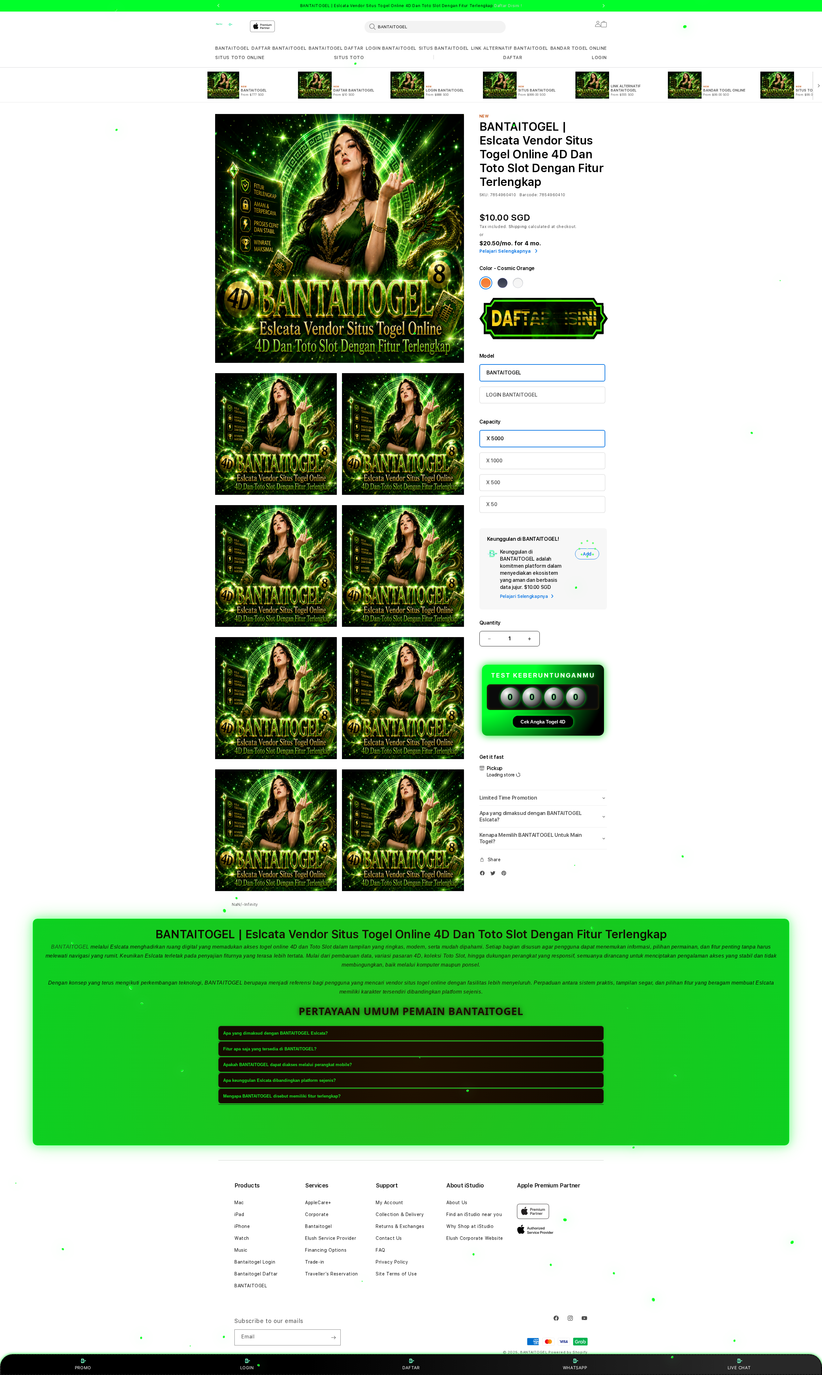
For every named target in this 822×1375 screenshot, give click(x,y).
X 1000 (494, 461)
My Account (389, 1202)
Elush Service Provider (330, 1238)
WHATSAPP (575, 1367)
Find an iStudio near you (474, 1214)
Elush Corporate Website (474, 1238)
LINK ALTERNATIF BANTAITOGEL (509, 48)
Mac (239, 1202)
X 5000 (495, 438)
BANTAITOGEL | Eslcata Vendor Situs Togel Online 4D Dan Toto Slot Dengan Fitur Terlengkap (411, 6)
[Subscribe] (333, 1337)
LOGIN (247, 1367)
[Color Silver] (518, 283)
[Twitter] (494, 874)
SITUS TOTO (349, 57)
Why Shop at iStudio (470, 1226)
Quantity (490, 623)
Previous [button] (218, 6)
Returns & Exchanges (400, 1226)
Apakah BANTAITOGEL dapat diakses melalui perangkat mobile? (287, 1064)
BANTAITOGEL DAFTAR (336, 48)
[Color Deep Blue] (502, 283)
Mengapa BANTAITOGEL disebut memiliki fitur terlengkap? (282, 1096)
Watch (241, 1238)
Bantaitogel (318, 1226)
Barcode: (529, 195)
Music (241, 1250)
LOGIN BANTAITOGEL (391, 48)
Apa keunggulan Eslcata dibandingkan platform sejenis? (279, 1080)
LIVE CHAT (739, 1367)
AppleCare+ (318, 1202)
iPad (239, 1214)
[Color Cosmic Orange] (485, 282)
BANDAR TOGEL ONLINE (578, 48)
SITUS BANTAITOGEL (444, 48)
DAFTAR (411, 1367)
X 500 (493, 482)
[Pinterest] (505, 874)
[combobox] (435, 26)
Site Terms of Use (396, 1273)
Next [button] (603, 6)
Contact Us (389, 1238)
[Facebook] (483, 874)
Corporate (316, 1214)
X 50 (491, 504)
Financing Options (325, 1250)
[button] (232, 48)
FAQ (380, 1250)
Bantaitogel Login (254, 1262)
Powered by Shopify (568, 1352)
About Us (457, 1202)
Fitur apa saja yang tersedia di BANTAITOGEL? (270, 1049)
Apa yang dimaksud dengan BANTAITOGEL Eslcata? (275, 1033)
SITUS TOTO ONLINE (239, 57)
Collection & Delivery (400, 1214)
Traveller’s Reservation (331, 1273)
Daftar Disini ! (508, 6)
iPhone (242, 1226)
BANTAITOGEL (232, 48)
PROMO (83, 1367)
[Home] (230, 24)
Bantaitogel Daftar (256, 1273)
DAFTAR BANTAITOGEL (278, 48)
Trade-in (314, 1262)
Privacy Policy (392, 1262)
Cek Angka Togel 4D (542, 721)
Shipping (518, 226)
